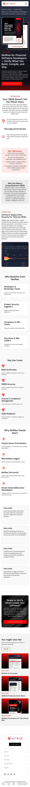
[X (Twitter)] (8, 774)
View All (5, 649)
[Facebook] (11, 774)
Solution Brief (18, 9)
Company (6, 767)
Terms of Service (4, 783)
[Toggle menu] (26, 4)
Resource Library (7, 9)
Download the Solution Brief (15, 622)
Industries (6, 759)
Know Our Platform (15, 744)
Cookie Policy (13, 783)
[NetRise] (15, 738)
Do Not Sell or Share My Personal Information (22, 783)
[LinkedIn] (5, 774)
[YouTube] (14, 774)
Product (6, 752)
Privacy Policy (8, 783)
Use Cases (6, 755)
